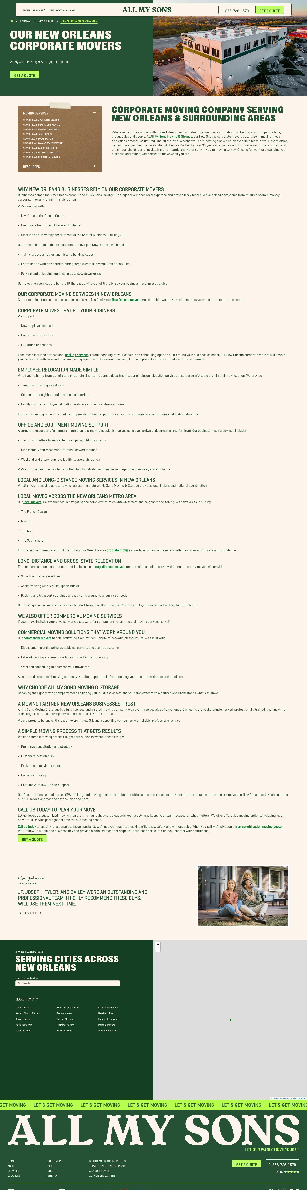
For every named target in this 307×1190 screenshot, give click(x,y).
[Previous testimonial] (21, 913)
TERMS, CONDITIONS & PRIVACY (107, 1165)
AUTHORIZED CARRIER (102, 1175)
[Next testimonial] (40, 913)
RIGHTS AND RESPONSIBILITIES (107, 1160)
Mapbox (286, 1098)
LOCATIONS (14, 1175)
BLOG (50, 1165)
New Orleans (46, 21)
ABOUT (12, 1165)
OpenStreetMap (299, 1098)
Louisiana (25, 21)
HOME (11, 1160)
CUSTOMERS (54, 1160)
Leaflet (275, 1098)
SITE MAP (53, 1175)
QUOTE (51, 1170)
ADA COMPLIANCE (99, 1170)
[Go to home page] (11, 21)
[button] (59, 112)
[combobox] (70, 983)
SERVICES (13, 1170)
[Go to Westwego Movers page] (230, 1020)
